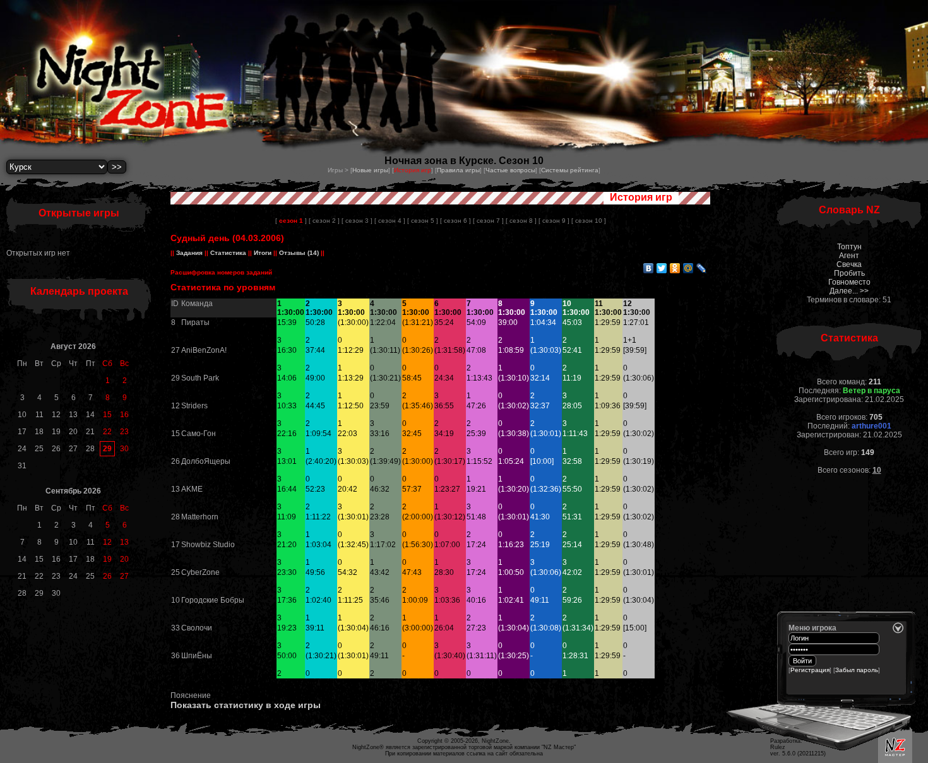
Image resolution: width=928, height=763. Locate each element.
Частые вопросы (510, 170)
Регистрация (810, 669)
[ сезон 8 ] (521, 220)
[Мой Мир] (688, 268)
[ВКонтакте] (648, 268)
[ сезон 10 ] (588, 220)
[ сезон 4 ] (389, 220)
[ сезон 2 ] (324, 220)
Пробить (849, 273)
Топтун (849, 246)
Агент (849, 255)
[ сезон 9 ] (553, 220)
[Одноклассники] (675, 268)
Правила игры (458, 170)
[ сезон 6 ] (455, 220)
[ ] (291, 220)
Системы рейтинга (569, 170)
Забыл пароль (856, 669)
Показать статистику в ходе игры (245, 705)
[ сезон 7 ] (488, 220)
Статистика (228, 252)
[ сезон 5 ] (422, 220)
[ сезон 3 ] (357, 220)
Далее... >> (849, 291)
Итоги (262, 252)
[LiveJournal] (701, 268)
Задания (189, 252)
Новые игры (370, 170)
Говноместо (849, 282)
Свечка (849, 264)
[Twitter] (662, 268)
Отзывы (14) (298, 252)
